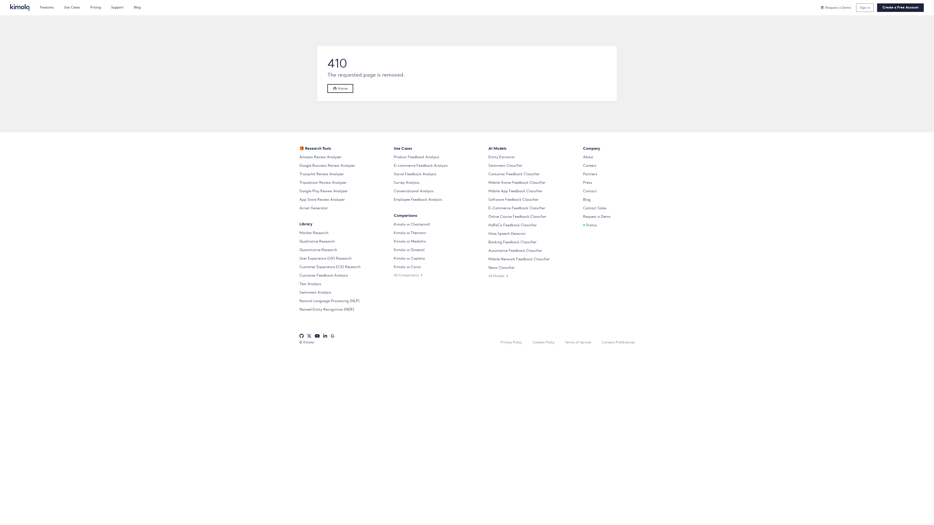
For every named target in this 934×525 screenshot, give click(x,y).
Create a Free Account (900, 7)
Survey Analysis (407, 182)
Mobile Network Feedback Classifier (519, 259)
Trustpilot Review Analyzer (321, 174)
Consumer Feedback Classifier (514, 174)
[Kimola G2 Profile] (332, 336)
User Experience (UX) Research (325, 258)
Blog (587, 199)
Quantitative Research (318, 250)
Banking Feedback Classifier (512, 242)
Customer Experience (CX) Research (329, 267)
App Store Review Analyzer (322, 199)
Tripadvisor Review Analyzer (323, 182)
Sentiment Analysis (315, 292)
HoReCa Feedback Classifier (512, 225)
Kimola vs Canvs (407, 267)
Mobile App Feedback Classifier (515, 191)
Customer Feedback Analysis (323, 275)
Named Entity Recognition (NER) (326, 309)
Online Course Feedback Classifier (517, 216)
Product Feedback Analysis (416, 157)
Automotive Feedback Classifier (515, 250)
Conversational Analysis (414, 191)
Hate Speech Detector (507, 233)
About (588, 157)
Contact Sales (595, 208)
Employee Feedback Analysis (418, 199)
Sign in (865, 7)
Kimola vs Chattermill (412, 224)
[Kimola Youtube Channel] (317, 336)
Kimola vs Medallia (410, 241)
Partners (590, 174)
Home (342, 88)
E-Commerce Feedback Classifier (516, 208)
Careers (589, 165)
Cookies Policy (543, 342)
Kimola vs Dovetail (409, 250)
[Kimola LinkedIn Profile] (325, 336)
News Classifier (501, 267)
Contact (590, 191)
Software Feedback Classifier (513, 199)
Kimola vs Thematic (410, 233)
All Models (496, 276)
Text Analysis (310, 284)
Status (591, 225)
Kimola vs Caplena (409, 258)
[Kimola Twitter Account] (309, 336)
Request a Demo (597, 216)
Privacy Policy (511, 342)
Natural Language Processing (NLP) (329, 301)
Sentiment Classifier (505, 165)
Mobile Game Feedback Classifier (517, 182)
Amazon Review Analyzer (320, 157)
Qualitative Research (317, 241)
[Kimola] (20, 7)
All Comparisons (406, 275)
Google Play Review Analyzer (323, 191)
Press (587, 182)
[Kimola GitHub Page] (301, 336)
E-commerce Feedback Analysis (421, 165)
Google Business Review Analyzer (327, 165)
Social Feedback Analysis (415, 174)
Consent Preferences (618, 342)
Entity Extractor (501, 157)
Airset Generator (313, 208)
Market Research (313, 233)
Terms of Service (578, 342)
